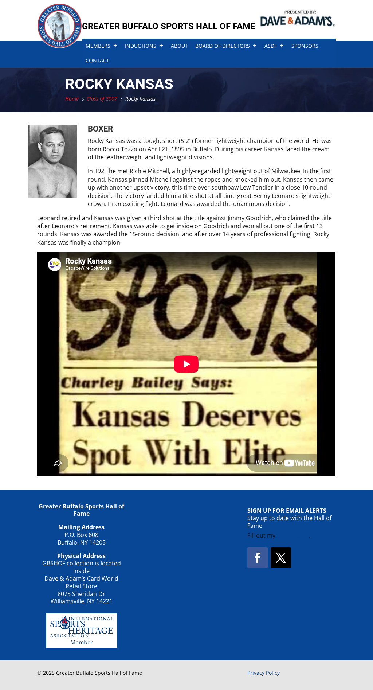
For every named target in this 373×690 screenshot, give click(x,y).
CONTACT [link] (97, 60)
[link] (59, 46)
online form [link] (293, 535)
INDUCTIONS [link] (140, 45)
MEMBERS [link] (98, 45)
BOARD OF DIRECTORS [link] (222, 45)
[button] (257, 557)
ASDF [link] (270, 45)
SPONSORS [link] (304, 45)
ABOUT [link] (179, 45)
